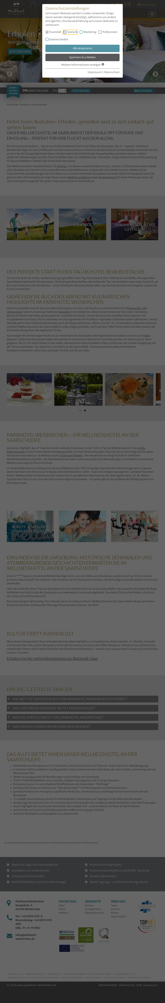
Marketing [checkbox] (90, 32)
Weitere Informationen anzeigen (81, 64)
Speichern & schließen (82, 57)
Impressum (95, 72)
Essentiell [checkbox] (55, 32)
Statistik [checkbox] (72, 32)
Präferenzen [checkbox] (109, 32)
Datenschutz (112, 72)
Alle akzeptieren (82, 48)
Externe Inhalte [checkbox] (58, 39)
